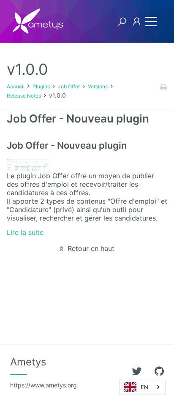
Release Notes (24, 96)
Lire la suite (25, 232)
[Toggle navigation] (151, 21)
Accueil (15, 86)
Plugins (41, 86)
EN (144, 387)
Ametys (43, 372)
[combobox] (142, 387)
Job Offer (69, 86)
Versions (98, 86)
